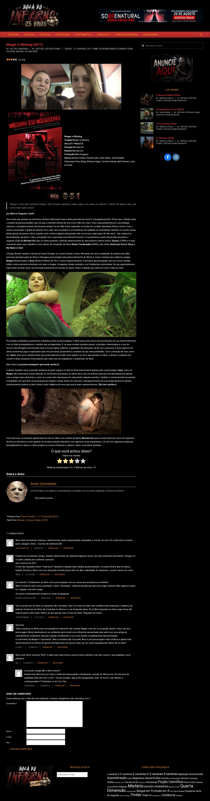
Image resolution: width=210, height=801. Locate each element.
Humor (199, 782)
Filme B (187, 782)
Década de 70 (119, 782)
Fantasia (141, 782)
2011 (89, 49)
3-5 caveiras (155, 774)
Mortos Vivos (174, 787)
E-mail (8, 737)
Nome (8, 731)
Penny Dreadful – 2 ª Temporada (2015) (39, 516)
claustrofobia (152, 778)
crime (95, 49)
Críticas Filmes (53, 49)
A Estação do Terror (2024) (170, 109)
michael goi (22, 51)
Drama (122, 49)
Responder (68, 548)
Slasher (182, 791)
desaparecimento (108, 49)
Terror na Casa (124, 796)
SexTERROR (174, 791)
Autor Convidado (43, 484)
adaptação (183, 774)
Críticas (39, 49)
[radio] (59, 461)
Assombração (117, 778)
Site (7, 742)
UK (150, 795)
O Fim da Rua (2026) (166, 123)
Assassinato (196, 774)
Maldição (123, 786)
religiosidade (131, 791)
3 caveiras (139, 774)
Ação (129, 778)
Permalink (53, 548)
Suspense (190, 791)
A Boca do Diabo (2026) (168, 95)
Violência (168, 795)
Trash (145, 795)
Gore (193, 782)
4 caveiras (170, 774)
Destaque (194, 778)
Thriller (135, 795)
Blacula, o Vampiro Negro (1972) (32, 520)
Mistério (33, 51)
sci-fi (166, 791)
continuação (175, 778)
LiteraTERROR (112, 787)
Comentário (11, 703)
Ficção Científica (170, 782)
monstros (161, 786)
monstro (149, 786)
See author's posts (44, 498)
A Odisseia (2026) (165, 138)
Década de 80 (132, 782)
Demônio (185, 778)
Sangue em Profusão (149, 791)
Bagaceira (138, 778)
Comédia (165, 778)
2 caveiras (112, 774)
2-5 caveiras (79, 49)
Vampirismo (156, 796)
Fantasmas (151, 782)
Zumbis (179, 795)
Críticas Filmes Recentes (175, 100)
